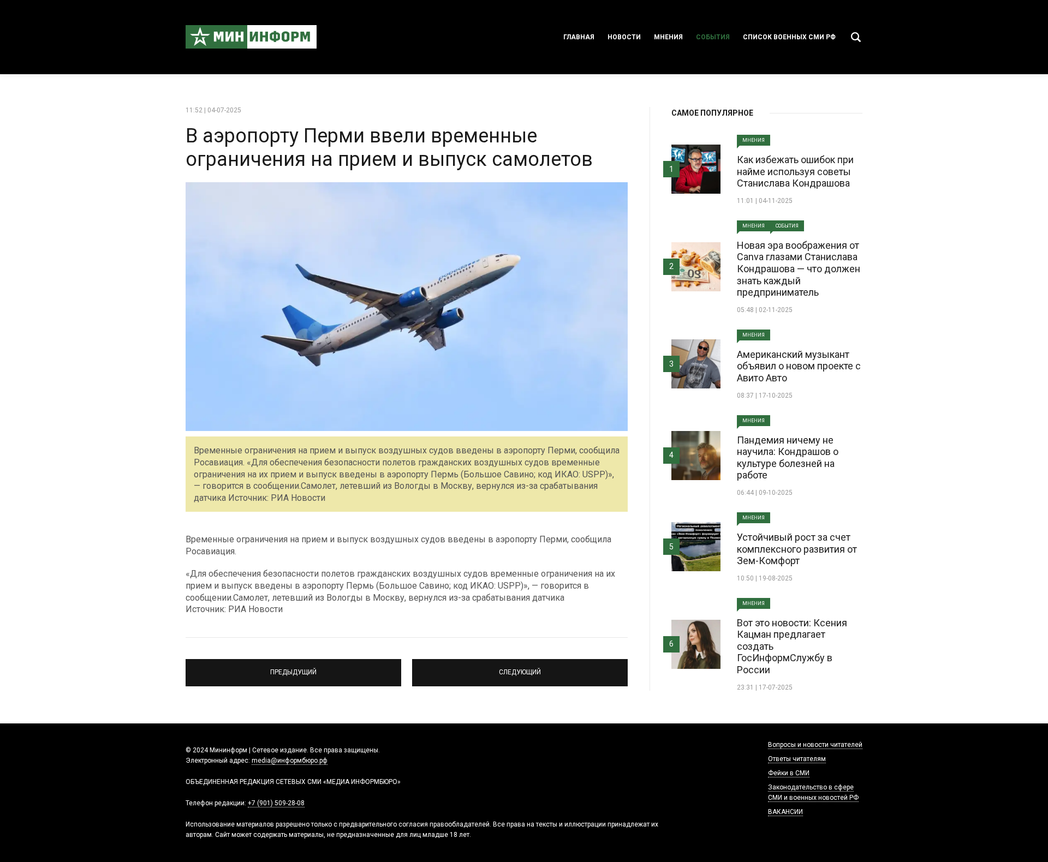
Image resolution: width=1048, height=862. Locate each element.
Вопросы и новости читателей (815, 745)
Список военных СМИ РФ (789, 37)
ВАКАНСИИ (785, 812)
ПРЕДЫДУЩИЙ (293, 668)
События (713, 37)
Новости (624, 37)
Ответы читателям (797, 759)
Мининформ (251, 37)
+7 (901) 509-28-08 (276, 803)
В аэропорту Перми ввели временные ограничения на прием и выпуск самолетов (389, 147)
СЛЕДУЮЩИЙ (519, 668)
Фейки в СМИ (788, 773)
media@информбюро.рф (289, 760)
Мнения (668, 37)
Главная (578, 37)
